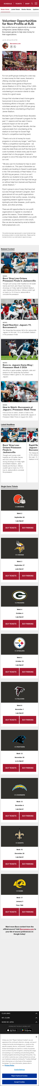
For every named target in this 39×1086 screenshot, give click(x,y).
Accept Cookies (19, 1082)
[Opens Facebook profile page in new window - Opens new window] (11, 46)
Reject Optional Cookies (19, 1076)
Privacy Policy (9, 1065)
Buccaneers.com (15, 43)
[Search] (32, 3)
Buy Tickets (11, 528)
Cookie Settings (19, 1069)
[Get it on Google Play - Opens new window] (26, 1031)
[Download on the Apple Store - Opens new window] (12, 1030)
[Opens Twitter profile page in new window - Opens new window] (14, 46)
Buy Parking (27, 528)
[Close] (36, 1036)
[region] (19, 1060)
